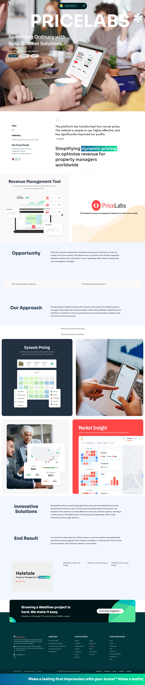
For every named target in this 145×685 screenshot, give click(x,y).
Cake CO (91, 654)
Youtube (129, 671)
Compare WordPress (115, 654)
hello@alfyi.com (20, 654)
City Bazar (77, 643)
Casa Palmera (93, 651)
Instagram (107, 671)
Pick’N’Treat (92, 643)
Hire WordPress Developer (56, 643)
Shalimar (77, 657)
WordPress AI (113, 656)
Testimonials (113, 646)
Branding (24, 56)
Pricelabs (91, 646)
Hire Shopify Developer (55, 649)
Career (112, 643)
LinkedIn (121, 671)
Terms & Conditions (29, 671)
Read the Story (21, 581)
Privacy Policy (17, 671)
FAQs (111, 659)
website (35, 56)
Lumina (91, 640)
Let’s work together (109, 611)
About (111, 640)
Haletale (77, 649)
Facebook (98, 671)
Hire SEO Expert (53, 651)
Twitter (115, 671)
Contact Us (113, 651)
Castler (77, 640)
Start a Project (69, 6)
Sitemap (39, 671)
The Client (13, 56)
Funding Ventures (79, 646)
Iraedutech (78, 651)
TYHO (90, 649)
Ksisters (77, 654)
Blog (111, 648)
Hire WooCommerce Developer (57, 646)
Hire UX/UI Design (53, 640)
